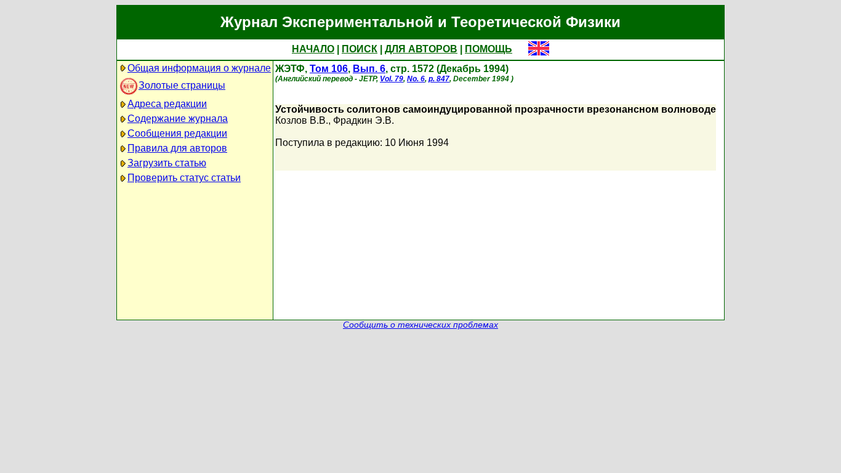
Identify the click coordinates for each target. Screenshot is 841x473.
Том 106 (329, 68)
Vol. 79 (391, 79)
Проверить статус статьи (184, 177)
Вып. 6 (369, 68)
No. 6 (416, 79)
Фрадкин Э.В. (363, 120)
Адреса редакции (167, 104)
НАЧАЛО (313, 49)
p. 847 (439, 79)
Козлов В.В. (301, 120)
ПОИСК (359, 49)
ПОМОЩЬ (488, 49)
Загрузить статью (166, 163)
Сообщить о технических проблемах (420, 324)
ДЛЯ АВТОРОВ (421, 49)
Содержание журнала (177, 118)
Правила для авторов (177, 148)
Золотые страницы (182, 85)
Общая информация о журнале (199, 68)
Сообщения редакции (177, 133)
